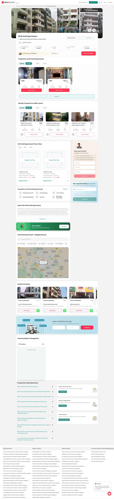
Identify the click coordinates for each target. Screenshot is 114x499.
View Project (27, 310)
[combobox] (44, 239)
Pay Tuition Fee (84, 2)
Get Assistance (62, 405)
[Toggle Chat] (109, 494)
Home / (18, 6)
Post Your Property (93, 2)
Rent (17, 3)
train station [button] (22, 243)
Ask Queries (85, 199)
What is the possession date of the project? (83, 195)
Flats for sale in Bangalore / (26, 6)
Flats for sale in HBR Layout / (39, 6)
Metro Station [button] (33, 243)
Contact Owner (31, 90)
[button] (30, 177)
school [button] (51, 243)
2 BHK (37, 63)
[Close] (109, 484)
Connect (84, 176)
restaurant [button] (60, 243)
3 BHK (44, 63)
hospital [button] (43, 243)
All (19, 147)
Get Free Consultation (64, 419)
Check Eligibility (62, 391)
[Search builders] (43, 344)
